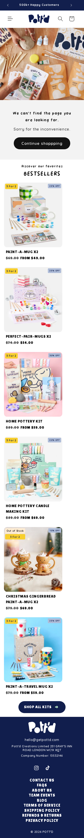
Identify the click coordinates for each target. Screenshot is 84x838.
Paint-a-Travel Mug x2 (29, 686)
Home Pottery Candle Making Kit (28, 509)
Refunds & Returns (42, 815)
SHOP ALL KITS (38, 707)
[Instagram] (36, 768)
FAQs (42, 785)
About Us (42, 790)
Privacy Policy (42, 820)
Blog (42, 800)
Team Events (42, 795)
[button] (10, 18)
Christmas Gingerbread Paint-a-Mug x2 (31, 599)
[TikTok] (47, 768)
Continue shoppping (42, 143)
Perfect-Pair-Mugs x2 (28, 336)
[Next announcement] (71, 5)
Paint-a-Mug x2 (22, 252)
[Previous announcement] (8, 5)
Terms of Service (42, 805)
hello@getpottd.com (42, 740)
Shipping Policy (42, 810)
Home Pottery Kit (24, 421)
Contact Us (42, 780)
